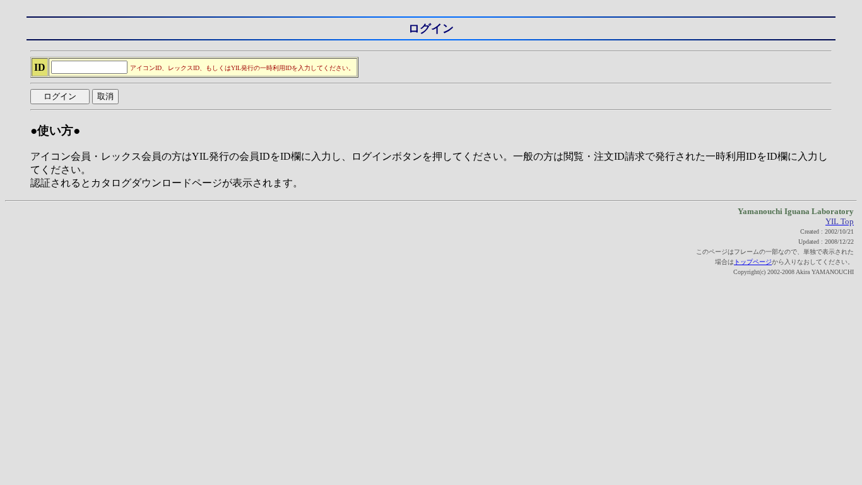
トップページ (753, 261)
